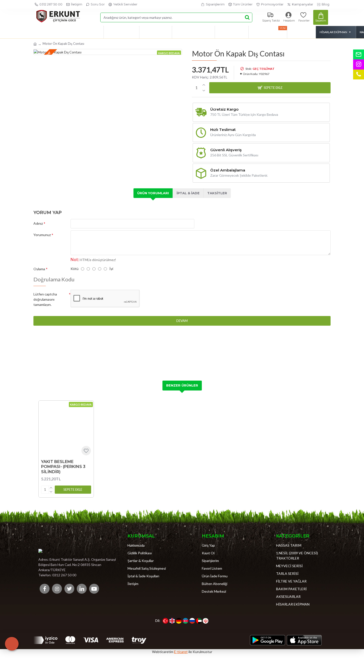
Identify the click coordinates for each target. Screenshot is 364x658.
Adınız (38, 223)
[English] (172, 621)
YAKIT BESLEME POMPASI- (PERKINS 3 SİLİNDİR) (63, 466)
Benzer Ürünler (182, 385)
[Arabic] (199, 621)
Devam (182, 321)
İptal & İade (188, 193)
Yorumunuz (42, 235)
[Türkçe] (165, 621)
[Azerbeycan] (185, 621)
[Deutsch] (179, 621)
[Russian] (192, 621)
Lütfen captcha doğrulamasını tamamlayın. (45, 299)
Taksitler (217, 193)
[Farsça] (205, 621)
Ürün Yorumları (153, 193)
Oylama (39, 269)
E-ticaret (181, 652)
